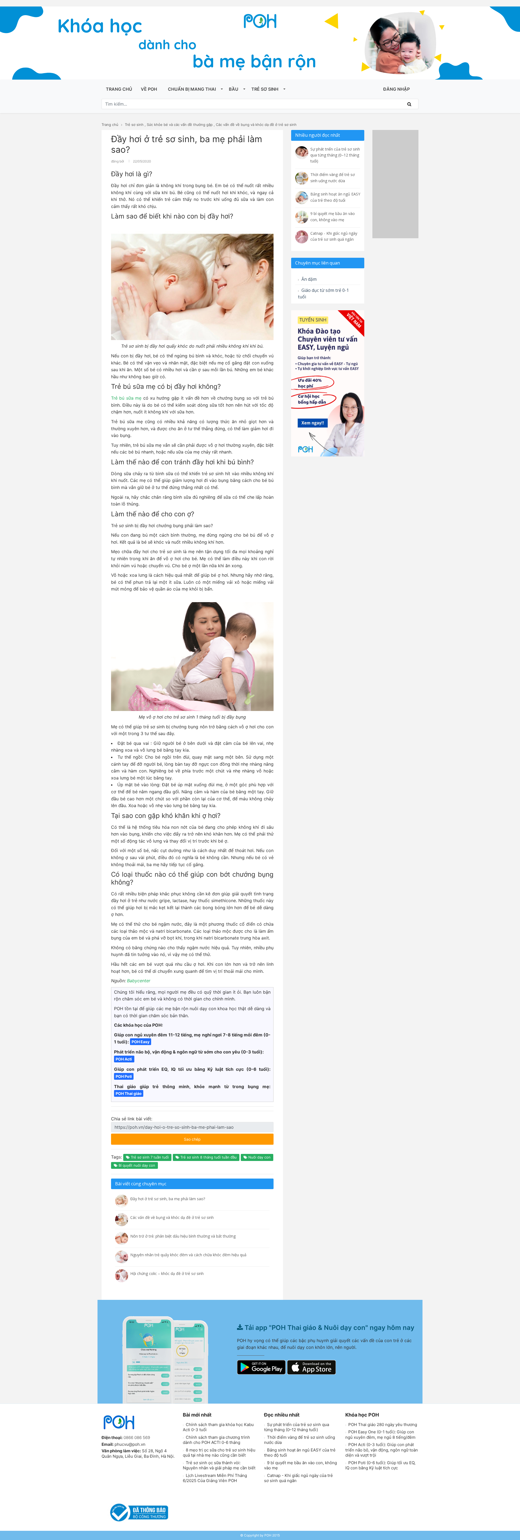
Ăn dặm (308, 279)
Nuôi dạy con (259, 1157)
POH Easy (141, 1041)
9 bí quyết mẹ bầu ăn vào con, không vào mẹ (300, 1465)
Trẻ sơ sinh (264, 89)
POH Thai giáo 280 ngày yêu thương (382, 1424)
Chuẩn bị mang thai (192, 89)
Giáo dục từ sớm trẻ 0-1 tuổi (323, 293)
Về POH (149, 89)
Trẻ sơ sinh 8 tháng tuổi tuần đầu (208, 1157)
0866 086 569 (136, 1437)
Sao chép (208, 1137)
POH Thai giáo (129, 1093)
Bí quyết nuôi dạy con (136, 1165)
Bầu (233, 89)
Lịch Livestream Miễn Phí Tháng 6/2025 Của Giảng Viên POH (215, 1478)
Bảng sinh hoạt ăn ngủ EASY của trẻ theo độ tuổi (300, 1452)
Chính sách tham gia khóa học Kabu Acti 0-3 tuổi (218, 1427)
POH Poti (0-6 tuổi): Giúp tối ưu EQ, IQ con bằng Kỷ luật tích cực (380, 1465)
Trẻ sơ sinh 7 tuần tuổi (149, 1157)
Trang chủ (119, 89)
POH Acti (124, 1059)
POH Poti (124, 1076)
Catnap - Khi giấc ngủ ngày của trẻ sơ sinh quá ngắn (298, 1478)
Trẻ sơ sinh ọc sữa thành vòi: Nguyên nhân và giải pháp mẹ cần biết (219, 1465)
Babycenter (138, 980)
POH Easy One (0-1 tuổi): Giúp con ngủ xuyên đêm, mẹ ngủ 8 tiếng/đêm (380, 1434)
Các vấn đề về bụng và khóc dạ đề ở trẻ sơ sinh (256, 124)
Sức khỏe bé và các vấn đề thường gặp (180, 124)
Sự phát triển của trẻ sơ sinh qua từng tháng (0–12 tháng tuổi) (296, 1427)
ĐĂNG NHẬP (396, 89)
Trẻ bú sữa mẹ (127, 398)
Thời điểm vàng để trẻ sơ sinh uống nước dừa (299, 1440)
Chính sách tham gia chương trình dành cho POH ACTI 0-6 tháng (216, 1440)
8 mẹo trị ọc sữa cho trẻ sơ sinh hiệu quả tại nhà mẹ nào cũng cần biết (219, 1452)
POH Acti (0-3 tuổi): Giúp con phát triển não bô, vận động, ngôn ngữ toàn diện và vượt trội (381, 1450)
